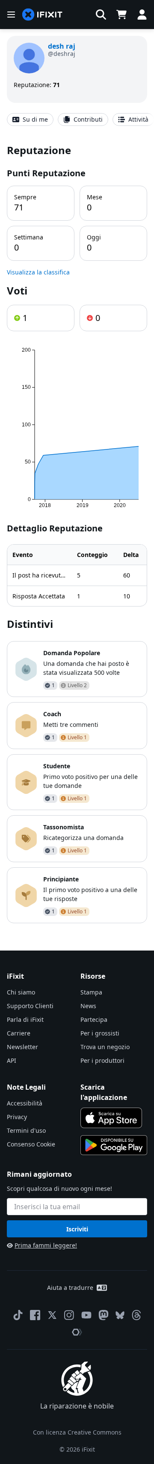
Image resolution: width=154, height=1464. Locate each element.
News (88, 1006)
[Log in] (142, 14)
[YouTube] (86, 1315)
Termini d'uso (26, 1130)
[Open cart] (121, 14)
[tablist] (77, 119)
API (11, 1060)
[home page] (42, 15)
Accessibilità (24, 1103)
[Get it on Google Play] (113, 1145)
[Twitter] (52, 1315)
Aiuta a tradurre (70, 1287)
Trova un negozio (105, 1047)
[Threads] (136, 1315)
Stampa (91, 992)
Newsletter (22, 1047)
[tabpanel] (77, 533)
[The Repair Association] (77, 1332)
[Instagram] (69, 1315)
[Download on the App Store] (111, 1118)
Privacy (17, 1117)
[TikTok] (18, 1315)
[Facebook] (35, 1315)
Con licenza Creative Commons (77, 1432)
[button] (101, 14)
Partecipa (93, 1019)
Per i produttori (102, 1060)
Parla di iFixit (25, 1019)
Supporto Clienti (30, 1006)
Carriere (18, 1033)
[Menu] (11, 14)
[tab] (30, 119)
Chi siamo (21, 992)
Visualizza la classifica (38, 272)
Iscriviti (77, 1229)
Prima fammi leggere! (46, 1245)
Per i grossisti (99, 1033)
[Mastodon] (103, 1315)
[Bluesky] (120, 1315)
